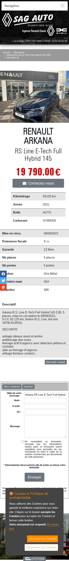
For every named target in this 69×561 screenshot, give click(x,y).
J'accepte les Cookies (42, 538)
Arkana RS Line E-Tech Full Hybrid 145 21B (28, 55)
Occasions (19, 52)
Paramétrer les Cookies (41, 547)
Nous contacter (12, 386)
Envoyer (34, 477)
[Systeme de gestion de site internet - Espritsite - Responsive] (34, 558)
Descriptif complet (55, 362)
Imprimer (28, 386)
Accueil (6, 52)
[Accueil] (27, 19)
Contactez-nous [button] (41, 183)
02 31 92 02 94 (59, 41)
